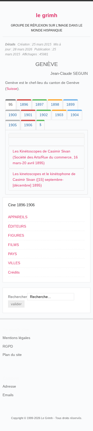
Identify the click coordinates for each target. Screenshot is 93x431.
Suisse (11, 89)
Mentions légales (16, 338)
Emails (8, 395)
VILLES (14, 263)
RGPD (8, 346)
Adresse (9, 386)
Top (87, 318)
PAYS (12, 254)
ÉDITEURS (17, 226)
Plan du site (12, 355)
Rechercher (17, 297)
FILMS (13, 245)
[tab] (10, 104)
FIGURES (16, 235)
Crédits (14, 272)
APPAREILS (17, 217)
